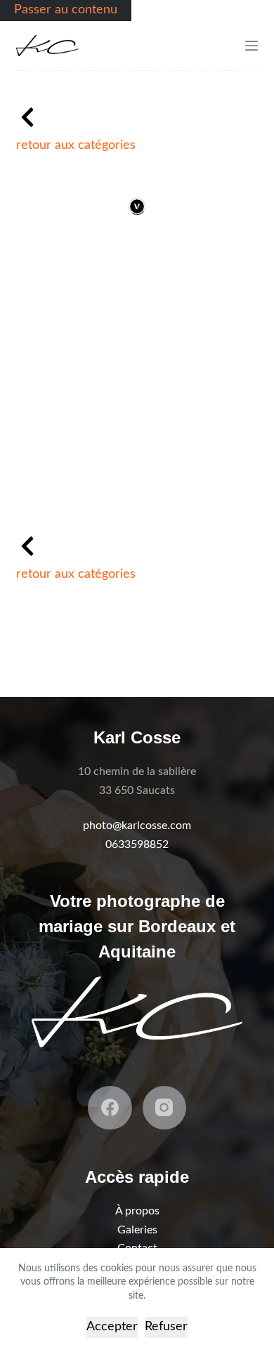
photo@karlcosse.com (137, 825)
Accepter (112, 1326)
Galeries (137, 1229)
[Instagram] (165, 1108)
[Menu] (251, 45)
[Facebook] (110, 1108)
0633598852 (137, 844)
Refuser (166, 1326)
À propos (137, 1211)
